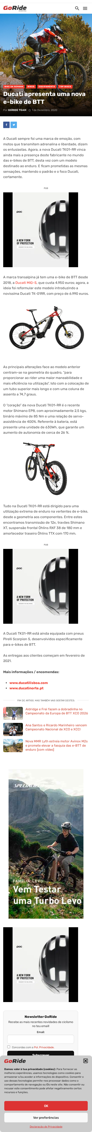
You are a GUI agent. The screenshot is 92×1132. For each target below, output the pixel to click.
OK (46, 1106)
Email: (41, 1032)
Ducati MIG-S (26, 283)
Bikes (31, 86)
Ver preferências (46, 1118)
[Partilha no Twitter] (13, 125)
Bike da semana (13, 86)
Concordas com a (32, 1047)
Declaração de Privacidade (46, 1126)
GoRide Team (17, 110)
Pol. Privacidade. (44, 1047)
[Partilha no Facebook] (6, 125)
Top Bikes (65, 86)
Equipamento (47, 86)
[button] (85, 1061)
